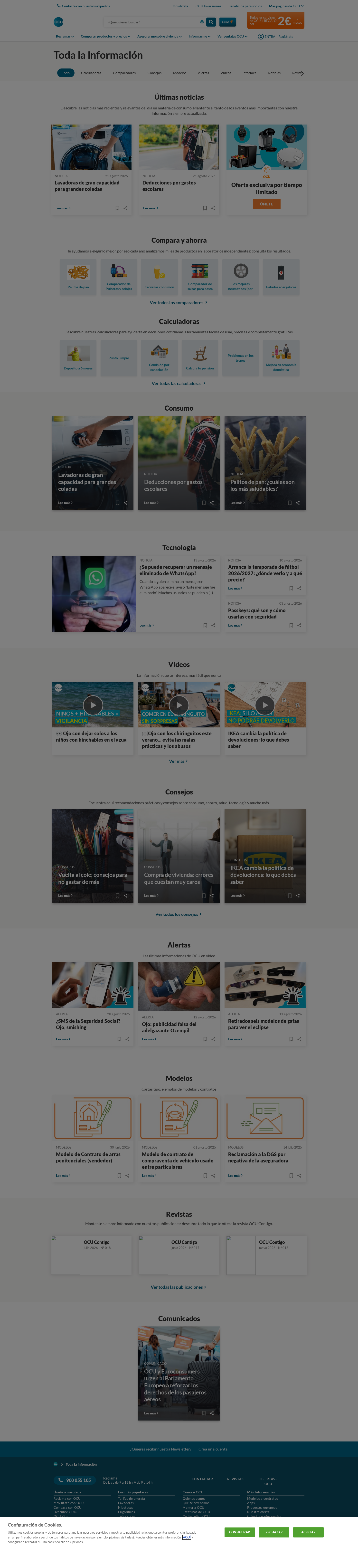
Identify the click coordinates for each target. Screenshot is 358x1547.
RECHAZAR (274, 1532)
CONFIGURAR (239, 1532)
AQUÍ (187, 1537)
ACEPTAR (308, 1532)
